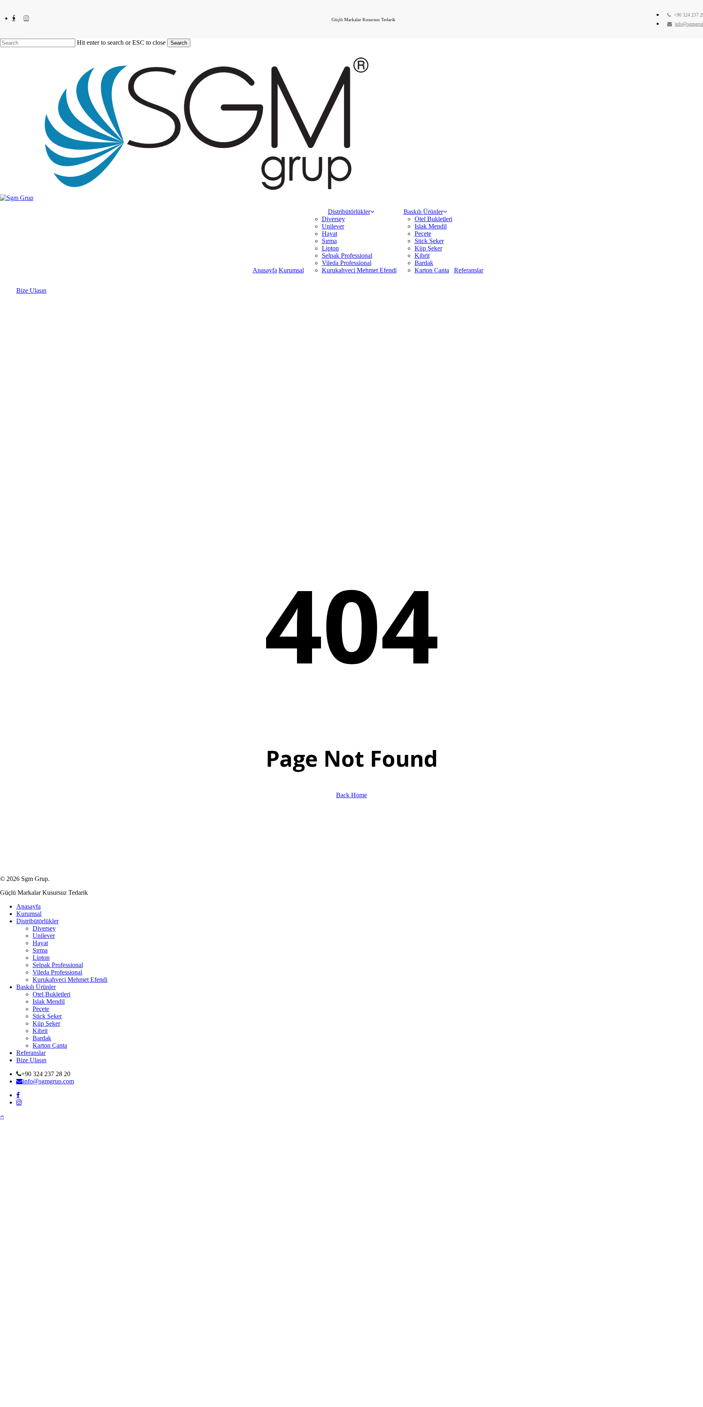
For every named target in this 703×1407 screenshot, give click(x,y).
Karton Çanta (50, 1045)
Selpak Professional (58, 964)
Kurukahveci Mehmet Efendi (70, 979)
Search (178, 43)
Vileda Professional (57, 972)
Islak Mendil (49, 1001)
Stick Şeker (47, 1016)
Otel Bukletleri (51, 994)
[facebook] (13, 18)
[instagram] (26, 18)
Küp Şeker (46, 1023)
